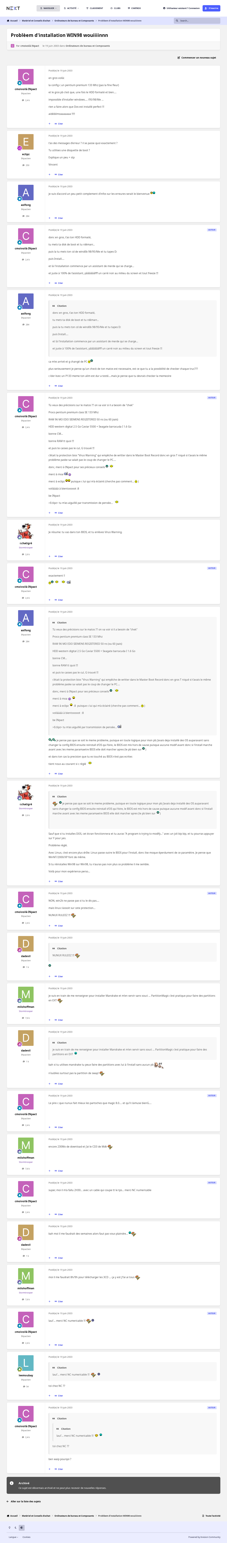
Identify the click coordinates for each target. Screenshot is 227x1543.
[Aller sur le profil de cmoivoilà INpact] (12, 46)
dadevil (26, 956)
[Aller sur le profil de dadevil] (26, 944)
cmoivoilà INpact (29, 45)
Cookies (26, 1537)
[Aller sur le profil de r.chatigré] (26, 531)
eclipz (26, 154)
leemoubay (26, 1375)
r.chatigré (26, 543)
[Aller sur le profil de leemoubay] (26, 1363)
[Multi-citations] (49, 123)
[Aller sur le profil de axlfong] (26, 192)
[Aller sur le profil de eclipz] (26, 142)
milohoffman (25, 1007)
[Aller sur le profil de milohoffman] (26, 994)
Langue (13, 1537)
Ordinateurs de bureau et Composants (88, 45)
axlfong (26, 205)
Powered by (204, 1537)
